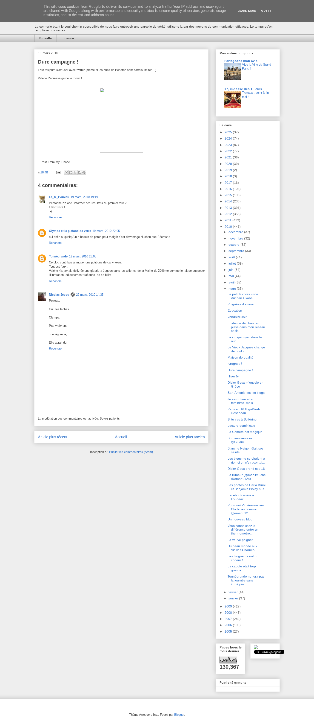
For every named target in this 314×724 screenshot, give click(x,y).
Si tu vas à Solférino (242, 419)
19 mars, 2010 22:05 (106, 231)
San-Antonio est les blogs (246, 392)
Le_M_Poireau (59, 197)
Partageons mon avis (240, 61)
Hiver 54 (234, 376)
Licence (68, 38)
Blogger (179, 714)
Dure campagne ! (240, 370)
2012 (229, 214)
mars (232, 288)
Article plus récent (52, 437)
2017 (229, 182)
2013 (229, 208)
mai (231, 276)
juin (231, 270)
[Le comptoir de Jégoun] (256, 648)
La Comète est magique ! (246, 432)
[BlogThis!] (71, 172)
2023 (229, 145)
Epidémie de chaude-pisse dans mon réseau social (246, 327)
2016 (229, 189)
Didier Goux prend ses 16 (246, 468)
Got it (266, 10)
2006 (229, 625)
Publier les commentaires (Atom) (131, 452)
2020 (229, 164)
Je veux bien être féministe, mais (240, 401)
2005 (229, 631)
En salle (45, 38)
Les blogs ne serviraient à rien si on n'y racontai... (246, 460)
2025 (229, 132)
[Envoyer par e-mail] (66, 172)
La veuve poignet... (241, 540)
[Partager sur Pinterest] (84, 172)
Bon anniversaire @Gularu (240, 440)
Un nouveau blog (240, 519)
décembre (236, 232)
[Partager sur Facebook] (79, 172)
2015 (229, 195)
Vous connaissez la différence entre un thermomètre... (243, 529)
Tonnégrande (58, 256)
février (233, 592)
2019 (229, 170)
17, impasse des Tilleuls (243, 89)
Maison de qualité (240, 357)
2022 (229, 151)
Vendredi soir (237, 317)
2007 (229, 619)
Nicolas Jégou (59, 294)
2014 (229, 201)
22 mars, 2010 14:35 (89, 294)
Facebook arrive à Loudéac (241, 497)
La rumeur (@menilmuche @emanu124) (247, 477)
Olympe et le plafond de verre (70, 231)
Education (235, 310)
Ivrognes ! (235, 363)
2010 (229, 226)
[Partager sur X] (75, 172)
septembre (236, 251)
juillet (232, 263)
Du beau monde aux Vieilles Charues (242, 548)
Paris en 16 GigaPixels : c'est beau (245, 411)
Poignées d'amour (241, 304)
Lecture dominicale (241, 425)
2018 (229, 176)
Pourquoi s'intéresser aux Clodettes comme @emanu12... (246, 509)
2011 (228, 220)
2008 (229, 612)
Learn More (247, 10)
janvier (233, 598)
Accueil (121, 437)
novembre (236, 238)
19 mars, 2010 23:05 (82, 256)
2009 (229, 606)
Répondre (55, 217)
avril (231, 282)
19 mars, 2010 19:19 (84, 197)
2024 (229, 138)
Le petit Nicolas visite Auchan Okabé (243, 296)
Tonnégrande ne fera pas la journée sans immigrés (246, 580)
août (232, 257)
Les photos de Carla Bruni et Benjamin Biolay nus (246, 487)
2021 (229, 157)
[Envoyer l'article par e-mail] (58, 172)
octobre (234, 244)
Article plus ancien (190, 437)
